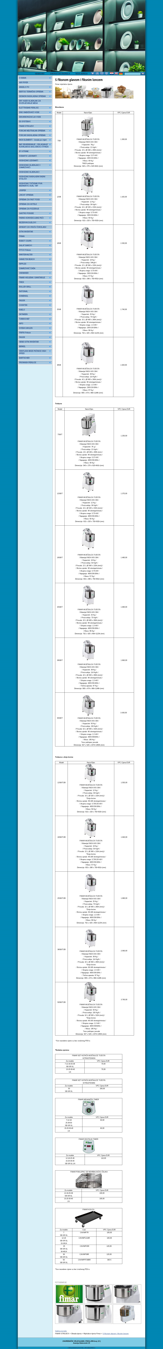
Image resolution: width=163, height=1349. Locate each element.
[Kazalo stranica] (97, 73)
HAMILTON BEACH (27, 259)
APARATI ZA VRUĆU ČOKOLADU (32, 227)
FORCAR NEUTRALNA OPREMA (32, 131)
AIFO (21, 323)
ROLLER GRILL (25, 287)
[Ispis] (106, 73)
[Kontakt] (102, 73)
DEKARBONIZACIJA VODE (30, 117)
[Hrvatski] (112, 73)
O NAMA (22, 78)
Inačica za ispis (61, 1331)
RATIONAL (23, 291)
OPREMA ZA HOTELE (28, 204)
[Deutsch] (121, 73)
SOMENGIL (23, 296)
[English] (116, 73)
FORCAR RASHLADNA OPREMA (32, 135)
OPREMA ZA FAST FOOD (29, 199)
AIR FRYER (23, 82)
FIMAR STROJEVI (26, 126)
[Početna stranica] (93, 73)
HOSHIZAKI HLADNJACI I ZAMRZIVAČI (29, 166)
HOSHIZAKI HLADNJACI (29, 172)
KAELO (22, 310)
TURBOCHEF (24, 319)
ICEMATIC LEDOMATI (28, 156)
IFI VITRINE (24, 151)
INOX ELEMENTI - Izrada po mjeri (33, 140)
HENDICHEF (24, 73)
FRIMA (22, 236)
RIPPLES (22, 264)
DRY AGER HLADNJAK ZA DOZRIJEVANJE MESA (30, 102)
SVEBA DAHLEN (25, 328)
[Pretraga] (143, 73)
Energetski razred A (45, 73)
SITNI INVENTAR (26, 232)
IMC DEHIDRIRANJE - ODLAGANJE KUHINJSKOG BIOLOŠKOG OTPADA (34, 145)
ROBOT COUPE (25, 241)
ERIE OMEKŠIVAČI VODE (29, 112)
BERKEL (22, 346)
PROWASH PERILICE (27, 362)
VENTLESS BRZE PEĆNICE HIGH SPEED (32, 352)
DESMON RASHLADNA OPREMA (32, 96)
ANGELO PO (24, 87)
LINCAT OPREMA (26, 195)
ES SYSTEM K (25, 121)
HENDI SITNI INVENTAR (29, 342)
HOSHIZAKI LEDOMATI (28, 160)
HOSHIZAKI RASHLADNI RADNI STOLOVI (32, 177)
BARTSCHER (24, 358)
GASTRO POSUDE (26, 213)
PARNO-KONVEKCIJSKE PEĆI (31, 218)
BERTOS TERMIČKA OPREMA (31, 92)
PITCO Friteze (25, 250)
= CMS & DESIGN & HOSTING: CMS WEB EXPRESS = (81, 1348)
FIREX (21, 282)
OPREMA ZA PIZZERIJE (29, 209)
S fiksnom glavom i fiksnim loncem (116, 1334)
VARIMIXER (24, 273)
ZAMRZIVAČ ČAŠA (27, 268)
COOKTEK (23, 305)
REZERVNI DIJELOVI (27, 222)
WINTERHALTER (25, 254)
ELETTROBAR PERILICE (29, 108)
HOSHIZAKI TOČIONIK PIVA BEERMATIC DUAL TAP (30, 184)
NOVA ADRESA (66, 73)
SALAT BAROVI (25, 245)
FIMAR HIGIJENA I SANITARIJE (32, 277)
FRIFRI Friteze (25, 333)
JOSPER (22, 190)
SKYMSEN (23, 314)
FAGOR (22, 300)
